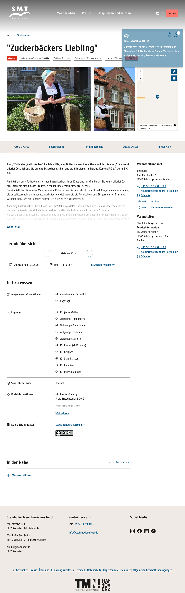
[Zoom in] (140, 71)
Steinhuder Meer (24, 35)
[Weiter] (89, 253)
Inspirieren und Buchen (115, 13)
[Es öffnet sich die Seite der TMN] (87, 585)
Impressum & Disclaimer (117, 570)
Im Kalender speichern (102, 264)
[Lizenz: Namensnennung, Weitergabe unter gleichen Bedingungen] (64, 435)
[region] (157, 99)
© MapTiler (153, 125)
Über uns (44, 570)
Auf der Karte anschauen (119, 462)
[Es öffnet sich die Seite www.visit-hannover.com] (106, 585)
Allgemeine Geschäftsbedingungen (152, 570)
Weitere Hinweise (156, 55)
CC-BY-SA (131, 130)
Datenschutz (94, 570)
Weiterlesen (13, 226)
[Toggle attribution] (175, 125)
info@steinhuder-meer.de (83, 532)
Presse (33, 570)
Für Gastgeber (20, 570)
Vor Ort (87, 13)
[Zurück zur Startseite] (19, 13)
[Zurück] (47, 253)
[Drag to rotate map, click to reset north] (140, 79)
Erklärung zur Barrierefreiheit (68, 570)
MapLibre (143, 125)
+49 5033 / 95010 (83, 524)
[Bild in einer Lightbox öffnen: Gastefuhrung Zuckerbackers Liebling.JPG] (114, 99)
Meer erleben (66, 13)
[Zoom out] (140, 75)
